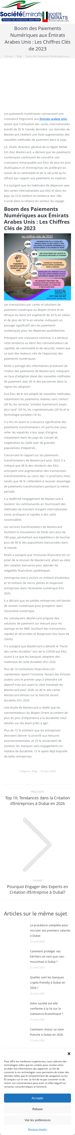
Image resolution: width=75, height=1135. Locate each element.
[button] (69, 1054)
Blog (34, 771)
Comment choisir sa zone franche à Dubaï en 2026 (47, 1031)
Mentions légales (37, 1129)
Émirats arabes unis (53, 119)
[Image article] (15, 932)
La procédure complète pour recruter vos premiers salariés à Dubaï (50, 930)
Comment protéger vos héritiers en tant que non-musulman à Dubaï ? (47, 956)
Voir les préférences (38, 1120)
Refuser (37, 1109)
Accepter (37, 1098)
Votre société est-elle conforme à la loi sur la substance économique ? (46, 1008)
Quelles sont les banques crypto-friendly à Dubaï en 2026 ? (47, 982)
